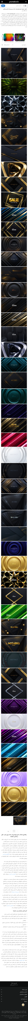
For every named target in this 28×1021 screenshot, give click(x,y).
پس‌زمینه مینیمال (15, 892)
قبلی (17, 831)
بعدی (11, 831)
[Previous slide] (25, 36)
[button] (14, 990)
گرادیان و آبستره (12, 874)
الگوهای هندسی (6, 854)
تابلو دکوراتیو (22, 960)
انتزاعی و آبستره (10, 905)
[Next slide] (2, 36)
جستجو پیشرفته (7, 45)
